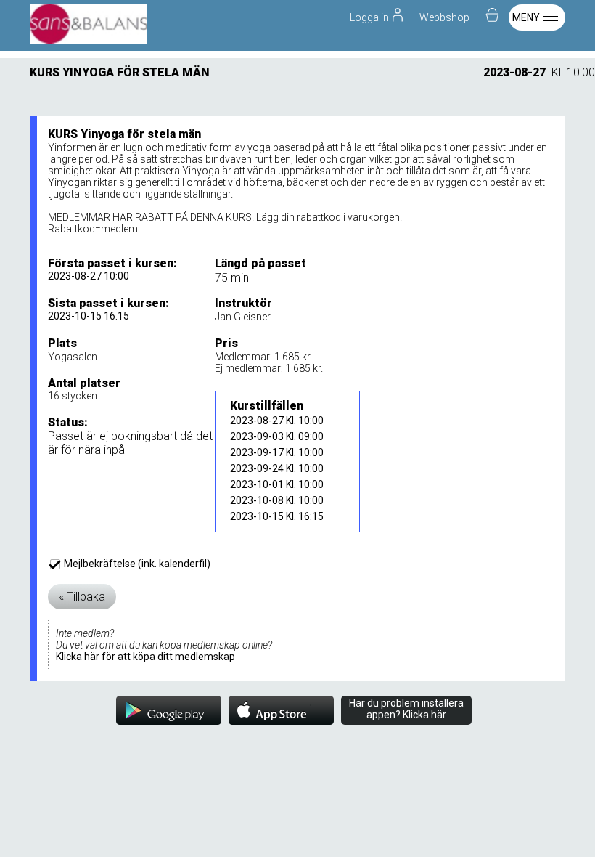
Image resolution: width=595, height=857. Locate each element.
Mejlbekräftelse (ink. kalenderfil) (136, 563)
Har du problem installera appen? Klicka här (406, 708)
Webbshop (444, 17)
